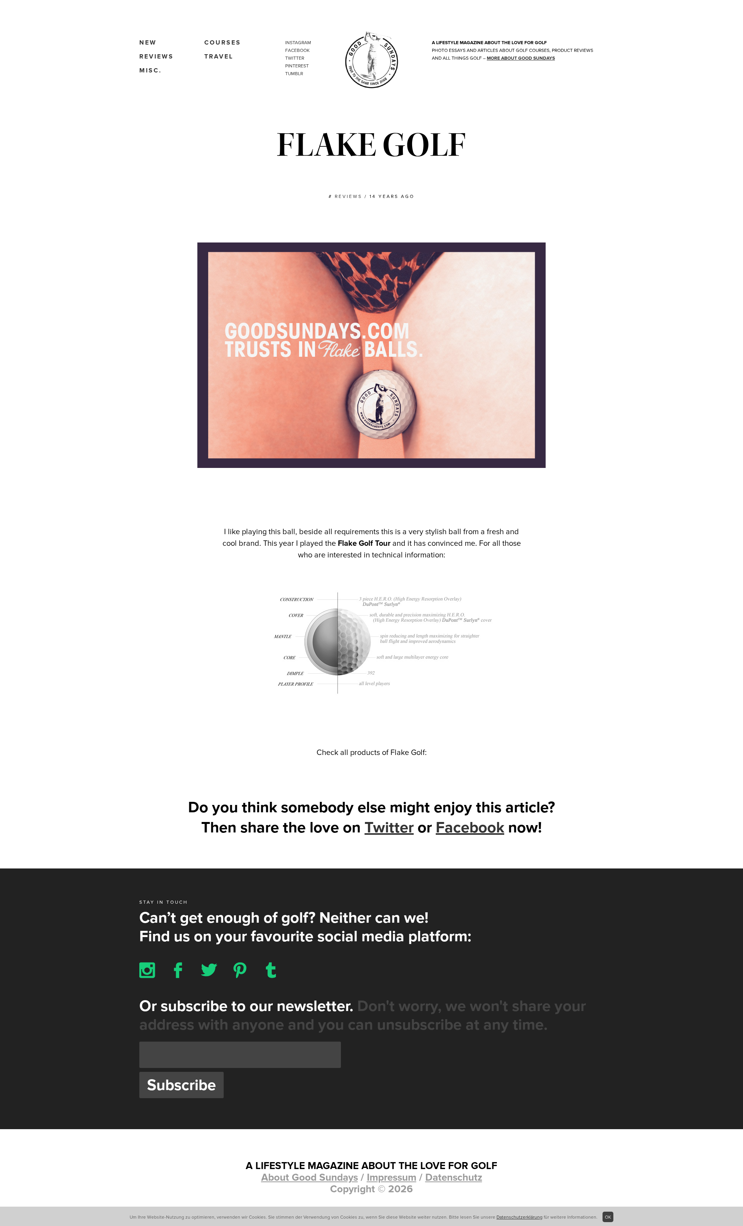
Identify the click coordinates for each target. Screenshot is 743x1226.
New (148, 42)
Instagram (298, 42)
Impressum (391, 1177)
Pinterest (297, 66)
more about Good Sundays (521, 58)
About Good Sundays (309, 1177)
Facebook (297, 50)
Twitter (294, 58)
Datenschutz (453, 1177)
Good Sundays (371, 60)
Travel (218, 56)
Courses (222, 42)
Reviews (156, 56)
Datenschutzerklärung (519, 1217)
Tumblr (294, 73)
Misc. (150, 70)
